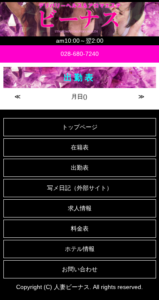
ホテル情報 (80, 248)
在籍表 (80, 147)
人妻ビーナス (71, 286)
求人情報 (80, 208)
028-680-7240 (80, 53)
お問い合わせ (80, 269)
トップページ (80, 127)
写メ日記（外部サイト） (79, 187)
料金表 (80, 228)
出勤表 (80, 167)
